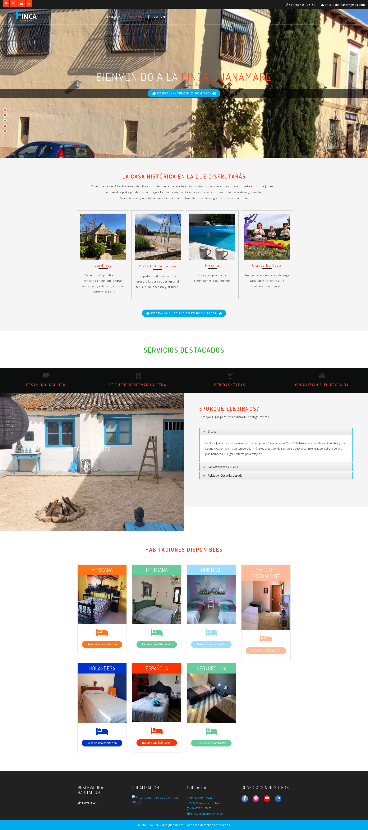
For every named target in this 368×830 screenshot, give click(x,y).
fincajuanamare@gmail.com (344, 5)
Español (137, 16)
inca (26, 15)
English (114, 16)
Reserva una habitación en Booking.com (184, 93)
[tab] (276, 431)
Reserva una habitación (102, 644)
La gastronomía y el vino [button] (223, 467)
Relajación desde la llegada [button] (225, 475)
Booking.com (89, 802)
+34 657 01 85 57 (301, 5)
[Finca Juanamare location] (156, 799)
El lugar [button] (212, 431)
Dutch (159, 16)
